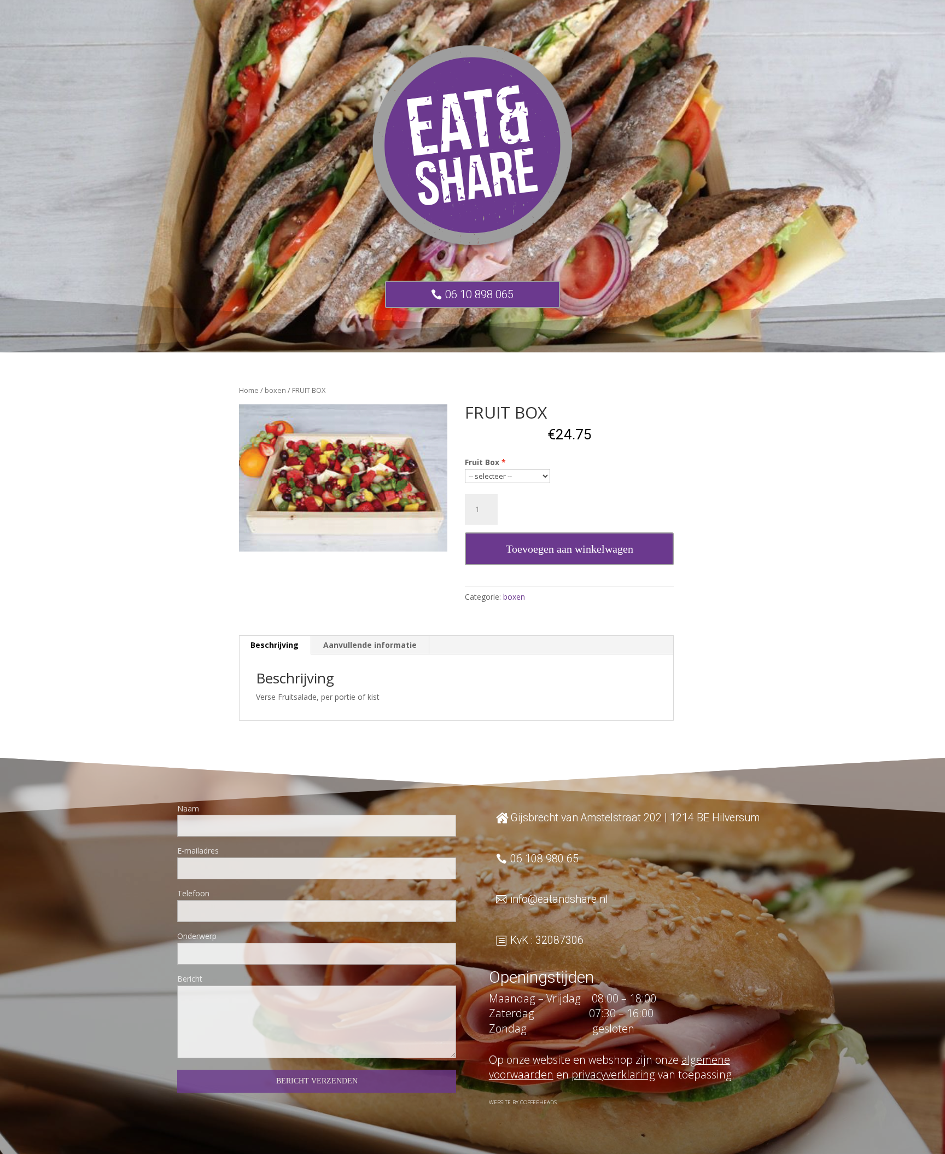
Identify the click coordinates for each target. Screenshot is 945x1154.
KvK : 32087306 (547, 940)
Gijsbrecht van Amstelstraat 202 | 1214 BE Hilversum (635, 817)
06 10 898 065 (479, 294)
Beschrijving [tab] (274, 645)
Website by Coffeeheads (523, 1102)
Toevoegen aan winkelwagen (569, 549)
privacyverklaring (613, 1074)
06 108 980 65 (544, 859)
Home (249, 390)
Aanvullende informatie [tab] (370, 645)
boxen (275, 390)
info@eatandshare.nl (559, 899)
